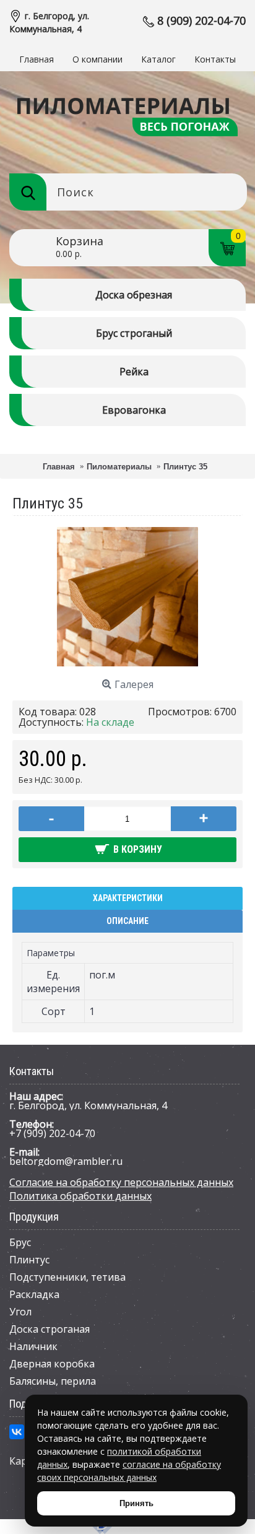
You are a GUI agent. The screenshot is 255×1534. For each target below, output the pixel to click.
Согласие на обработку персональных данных (121, 1182)
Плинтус (29, 1259)
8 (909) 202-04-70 (201, 20)
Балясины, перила (52, 1381)
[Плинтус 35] (127, 664)
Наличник (33, 1346)
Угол (20, 1311)
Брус (20, 1242)
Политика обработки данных (80, 1196)
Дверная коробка (52, 1364)
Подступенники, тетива (67, 1277)
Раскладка (34, 1294)
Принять (136, 1503)
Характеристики (128, 898)
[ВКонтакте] (16, 1431)
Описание (127, 921)
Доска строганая (49, 1329)
